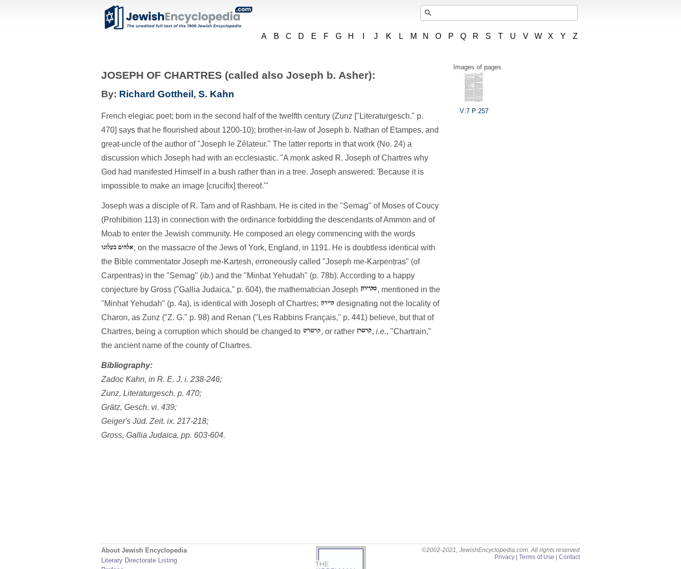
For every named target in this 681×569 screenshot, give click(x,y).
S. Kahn (216, 94)
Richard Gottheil (156, 94)
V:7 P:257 (474, 111)
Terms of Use (536, 557)
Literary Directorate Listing (139, 560)
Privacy (504, 557)
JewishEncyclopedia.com (178, 17)
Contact (569, 557)
